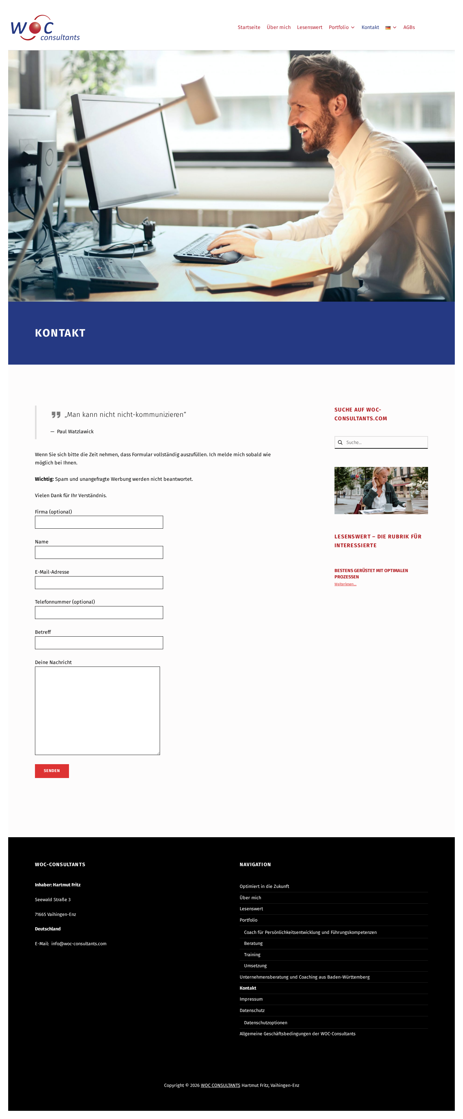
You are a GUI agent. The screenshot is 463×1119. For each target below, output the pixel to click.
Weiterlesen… (345, 584)
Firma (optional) (53, 512)
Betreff (43, 632)
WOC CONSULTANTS (220, 1085)
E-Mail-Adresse (52, 572)
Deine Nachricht (53, 662)
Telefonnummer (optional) (65, 602)
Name (42, 542)
